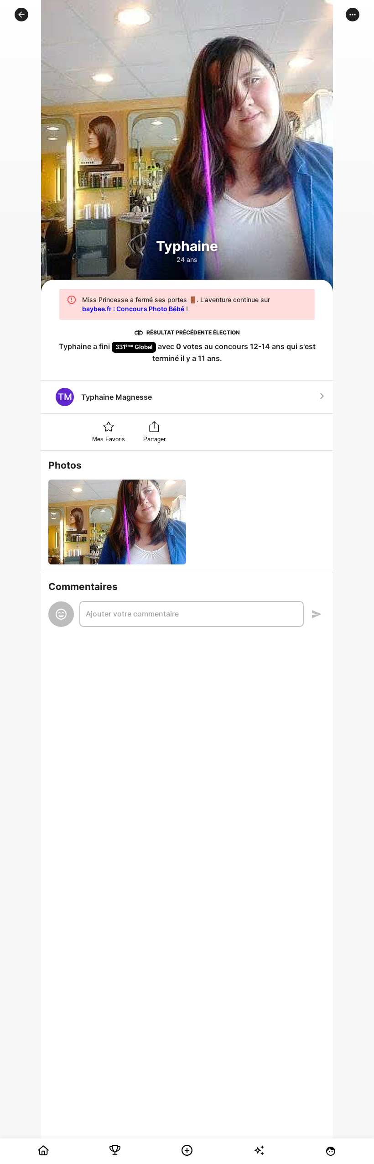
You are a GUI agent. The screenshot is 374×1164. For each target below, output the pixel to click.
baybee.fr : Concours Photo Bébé (133, 309)
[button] (21, 14)
